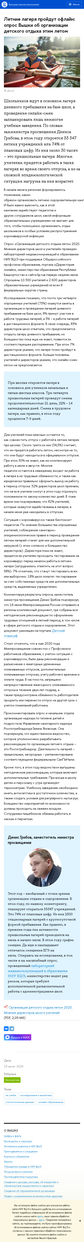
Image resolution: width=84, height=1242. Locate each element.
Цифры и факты (12, 1136)
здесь (40, 1216)
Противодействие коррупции (21, 1176)
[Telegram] (11, 1028)
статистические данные (19, 1102)
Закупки (8, 1161)
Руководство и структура (18, 1141)
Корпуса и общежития (16, 1156)
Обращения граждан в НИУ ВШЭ (22, 1166)
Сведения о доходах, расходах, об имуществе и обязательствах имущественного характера (31, 1184)
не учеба (10, 1095)
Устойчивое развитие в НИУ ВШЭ (23, 1146)
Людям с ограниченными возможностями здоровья (33, 1196)
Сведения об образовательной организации (29, 1191)
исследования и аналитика (36, 1095)
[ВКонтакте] (6, 1028)
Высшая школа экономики (24, 4)
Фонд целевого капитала (18, 1171)
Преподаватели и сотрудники (21, 1151)
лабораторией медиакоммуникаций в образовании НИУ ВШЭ (38, 971)
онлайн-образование (50, 1102)
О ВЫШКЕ (11, 1130)
